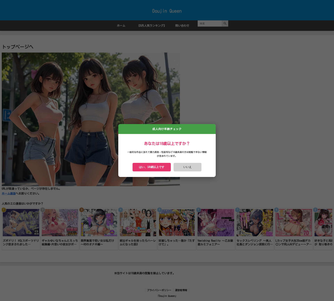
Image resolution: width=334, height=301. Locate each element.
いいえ (187, 166)
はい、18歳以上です (151, 166)
